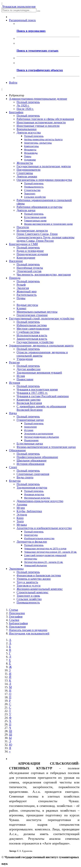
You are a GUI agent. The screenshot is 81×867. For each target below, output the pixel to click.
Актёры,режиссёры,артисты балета (43, 139)
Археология (30, 427)
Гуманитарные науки (35, 220)
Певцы (27, 156)
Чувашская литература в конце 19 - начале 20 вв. (50, 552)
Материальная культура (37, 498)
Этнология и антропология (38, 433)
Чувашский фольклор (35, 565)
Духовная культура (34, 494)
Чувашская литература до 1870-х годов (45, 548)
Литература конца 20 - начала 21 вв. (43, 562)
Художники (30, 160)
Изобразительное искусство (39, 538)
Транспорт (29, 193)
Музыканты (30, 149)
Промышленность (34, 187)
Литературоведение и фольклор (41, 437)
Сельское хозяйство (35, 197)
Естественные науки (35, 217)
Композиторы (31, 146)
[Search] (38, 11)
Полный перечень (34, 136)
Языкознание (31, 440)
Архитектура (31, 535)
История (28, 430)
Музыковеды (31, 153)
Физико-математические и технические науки (48, 224)
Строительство (32, 190)
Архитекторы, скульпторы (38, 143)
